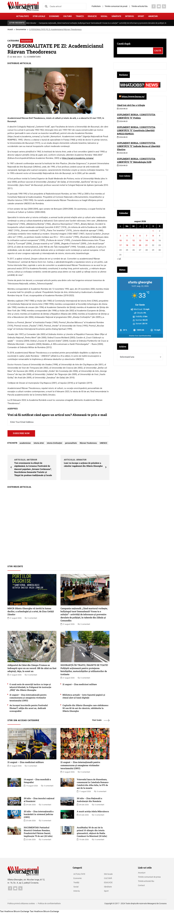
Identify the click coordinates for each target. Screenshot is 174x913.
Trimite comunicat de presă (116, 6)
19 (133, 245)
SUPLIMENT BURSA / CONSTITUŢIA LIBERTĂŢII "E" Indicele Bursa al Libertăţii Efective (138, 146)
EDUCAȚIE (92, 16)
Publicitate (96, 6)
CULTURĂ (67, 16)
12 (133, 240)
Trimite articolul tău (139, 6)
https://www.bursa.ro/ (133, 96)
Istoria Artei (39, 443)
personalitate (71, 443)
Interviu (129, 16)
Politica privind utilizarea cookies (21, 903)
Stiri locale (39, 16)
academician (25, 443)
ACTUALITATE (22, 16)
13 (140, 240)
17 (120, 245)
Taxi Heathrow (6, 911)
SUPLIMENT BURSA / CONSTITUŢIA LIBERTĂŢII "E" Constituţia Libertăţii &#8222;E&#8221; (136, 130)
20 (140, 245)
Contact (141, 885)
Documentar (21, 29)
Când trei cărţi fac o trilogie (131, 105)
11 (127, 240)
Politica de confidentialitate (49, 903)
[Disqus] (58, 525)
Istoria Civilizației (54, 443)
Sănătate (116, 16)
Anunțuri (153, 16)
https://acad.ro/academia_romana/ (78, 158)
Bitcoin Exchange (21, 911)
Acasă (10, 29)
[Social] (154, 6)
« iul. (119, 259)
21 (146, 245)
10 (120, 240)
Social (104, 16)
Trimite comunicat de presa (149, 877)
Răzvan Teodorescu (88, 443)
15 (153, 240)
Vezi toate (97, 720)
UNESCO (103, 443)
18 (127, 245)
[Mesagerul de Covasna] (23, 6)
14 (146, 240)
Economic (54, 16)
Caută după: (124, 43)
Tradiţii (80, 16)
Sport (141, 16)
